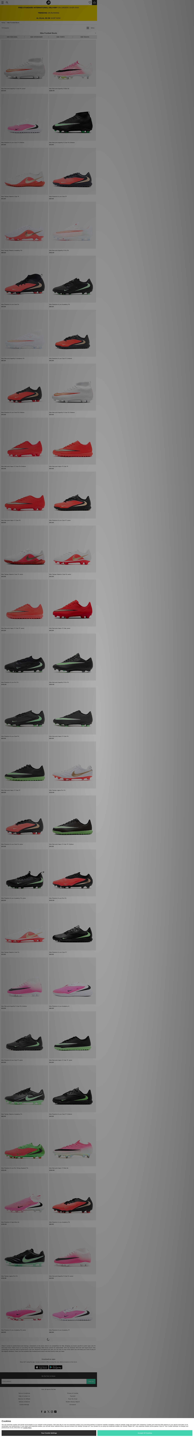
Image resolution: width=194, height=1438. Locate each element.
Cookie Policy (27, 1427)
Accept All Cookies (145, 1433)
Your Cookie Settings (49, 1433)
